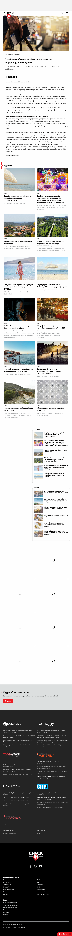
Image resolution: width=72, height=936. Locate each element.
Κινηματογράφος (8, 889)
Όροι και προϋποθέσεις (10, 905)
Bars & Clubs (7, 882)
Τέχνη (38, 882)
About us (6, 912)
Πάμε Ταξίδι (9, 54)
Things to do (7, 884)
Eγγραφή (8, 701)
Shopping (40, 884)
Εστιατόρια (7, 880)
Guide (17, 54)
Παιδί (38, 880)
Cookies (5, 915)
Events (5, 894)
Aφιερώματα (41, 889)
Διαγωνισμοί (41, 892)
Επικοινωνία (7, 910)
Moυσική (6, 887)
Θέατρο (5, 892)
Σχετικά (8, 165)
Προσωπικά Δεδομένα (10, 907)
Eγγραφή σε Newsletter (10, 903)
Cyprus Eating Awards (43, 894)
